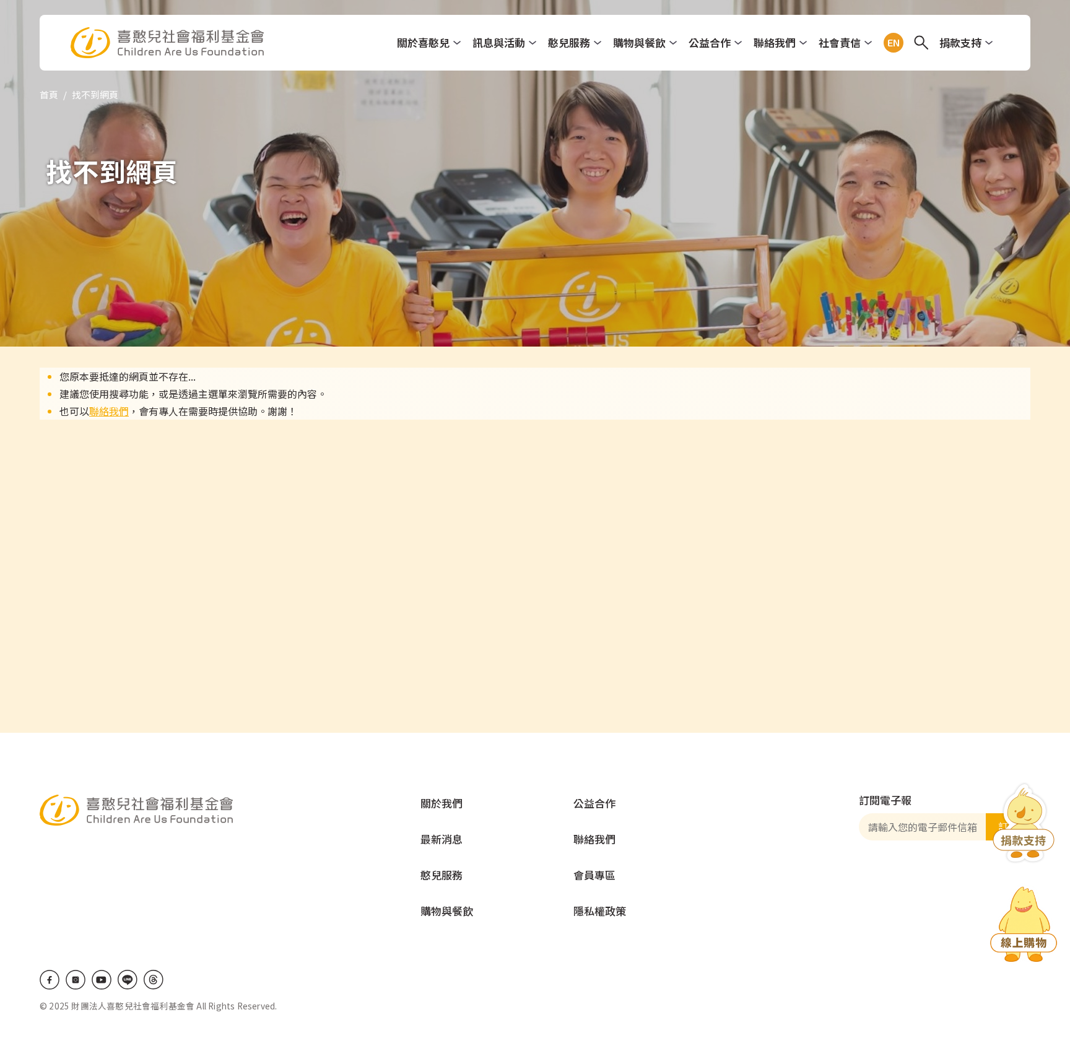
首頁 (49, 94)
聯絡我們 (775, 42)
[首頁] (167, 42)
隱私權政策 (599, 910)
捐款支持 (960, 42)
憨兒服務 (569, 42)
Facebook (49, 980)
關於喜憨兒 (423, 42)
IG (75, 980)
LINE (127, 980)
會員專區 (594, 875)
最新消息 (441, 839)
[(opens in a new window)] (1024, 926)
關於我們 (441, 803)
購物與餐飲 (639, 42)
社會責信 (840, 42)
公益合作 (710, 42)
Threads (153, 980)
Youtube (101, 980)
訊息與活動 (498, 42)
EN (891, 43)
